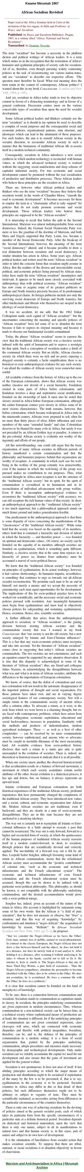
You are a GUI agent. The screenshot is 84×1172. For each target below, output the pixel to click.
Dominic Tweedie (39, 45)
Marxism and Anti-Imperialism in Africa (34, 1163)
